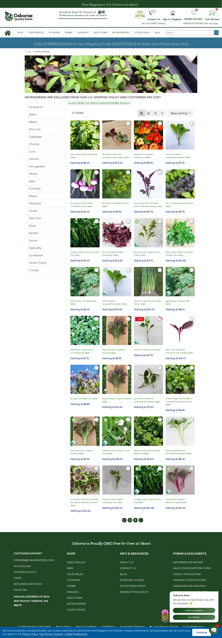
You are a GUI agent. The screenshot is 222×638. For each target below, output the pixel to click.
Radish (34, 233)
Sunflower (36, 255)
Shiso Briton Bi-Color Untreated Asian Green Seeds (115, 156)
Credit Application (187, 574)
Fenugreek (37, 166)
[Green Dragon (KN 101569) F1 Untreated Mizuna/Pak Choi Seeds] (180, 379)
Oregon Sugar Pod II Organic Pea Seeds (147, 501)
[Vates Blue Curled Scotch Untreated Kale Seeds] (84, 330)
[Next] (140, 520)
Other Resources (132, 585)
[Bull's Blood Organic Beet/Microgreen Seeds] (180, 480)
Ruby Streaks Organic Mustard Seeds (116, 400)
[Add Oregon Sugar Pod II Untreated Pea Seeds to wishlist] (96, 221)
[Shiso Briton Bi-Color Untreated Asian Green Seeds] (116, 135)
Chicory (34, 144)
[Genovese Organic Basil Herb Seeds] (84, 135)
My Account (22, 566)
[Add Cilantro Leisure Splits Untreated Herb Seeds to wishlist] (128, 468)
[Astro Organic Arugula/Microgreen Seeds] (116, 281)
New (20, 33)
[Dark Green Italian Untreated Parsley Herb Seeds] (180, 232)
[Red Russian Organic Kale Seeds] (180, 281)
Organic (83, 33)
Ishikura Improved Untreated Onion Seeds (147, 302)
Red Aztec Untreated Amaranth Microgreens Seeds (179, 351)
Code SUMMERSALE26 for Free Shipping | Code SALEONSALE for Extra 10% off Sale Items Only (111, 44)
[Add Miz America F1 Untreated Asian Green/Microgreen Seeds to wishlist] (160, 172)
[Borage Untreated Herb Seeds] (84, 379)
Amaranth (36, 107)
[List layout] (162, 113)
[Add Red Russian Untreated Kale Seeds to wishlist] (96, 270)
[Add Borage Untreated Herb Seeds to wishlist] (96, 368)
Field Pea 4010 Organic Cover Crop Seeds (116, 452)
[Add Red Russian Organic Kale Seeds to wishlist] (191, 270)
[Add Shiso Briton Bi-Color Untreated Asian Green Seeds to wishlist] (128, 123)
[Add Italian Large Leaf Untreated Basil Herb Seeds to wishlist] (160, 419)
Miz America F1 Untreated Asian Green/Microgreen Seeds (148, 204)
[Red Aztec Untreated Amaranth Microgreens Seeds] (180, 330)
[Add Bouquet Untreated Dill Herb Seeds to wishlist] (128, 172)
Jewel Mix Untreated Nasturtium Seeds (143, 156)
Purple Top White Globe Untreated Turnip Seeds (81, 204)
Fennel (34, 159)
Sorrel (33, 240)
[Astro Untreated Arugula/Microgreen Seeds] (180, 135)
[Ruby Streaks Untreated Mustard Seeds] (116, 330)
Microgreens (120, 33)
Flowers (54, 33)
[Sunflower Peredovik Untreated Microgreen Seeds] (148, 379)
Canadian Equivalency (189, 585)
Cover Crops (76, 609)
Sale (158, 33)
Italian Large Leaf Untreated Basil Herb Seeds (147, 452)
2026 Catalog (76, 562)
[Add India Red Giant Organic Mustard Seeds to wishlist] (96, 419)
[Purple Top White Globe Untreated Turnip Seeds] (84, 183)
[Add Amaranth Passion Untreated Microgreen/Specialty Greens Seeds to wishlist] (96, 468)
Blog (123, 574)
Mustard (35, 203)
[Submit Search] (216, 32)
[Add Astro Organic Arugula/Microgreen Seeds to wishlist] (128, 270)
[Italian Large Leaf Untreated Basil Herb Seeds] (148, 431)
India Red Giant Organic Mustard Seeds (81, 452)
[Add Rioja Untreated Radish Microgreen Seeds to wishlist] (128, 221)
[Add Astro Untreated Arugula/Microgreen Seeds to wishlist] (191, 123)
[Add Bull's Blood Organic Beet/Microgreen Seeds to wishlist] (191, 468)
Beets (33, 122)
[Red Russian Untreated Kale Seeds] (84, 281)
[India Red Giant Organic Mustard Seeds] (84, 431)
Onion (33, 211)
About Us (127, 562)
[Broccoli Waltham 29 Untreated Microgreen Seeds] (180, 431)
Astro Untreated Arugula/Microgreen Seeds (178, 156)
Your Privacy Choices (51, 634)
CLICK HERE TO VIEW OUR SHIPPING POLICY (99, 102)
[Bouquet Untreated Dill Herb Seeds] (116, 183)
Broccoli (34, 129)
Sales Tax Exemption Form (192, 568)
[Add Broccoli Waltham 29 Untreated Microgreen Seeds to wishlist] (191, 419)
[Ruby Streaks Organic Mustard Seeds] (116, 379)
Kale (32, 181)
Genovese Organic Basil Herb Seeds (84, 156)
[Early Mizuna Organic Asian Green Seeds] (148, 232)
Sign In (166, 19)
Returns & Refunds (28, 584)
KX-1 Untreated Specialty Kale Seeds (179, 204)
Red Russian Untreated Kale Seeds (83, 302)
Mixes (33, 196)
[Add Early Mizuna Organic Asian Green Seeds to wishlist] (160, 221)
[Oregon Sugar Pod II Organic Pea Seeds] (148, 480)
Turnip (34, 270)
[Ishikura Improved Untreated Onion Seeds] (148, 281)
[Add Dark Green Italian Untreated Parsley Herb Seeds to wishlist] (191, 221)
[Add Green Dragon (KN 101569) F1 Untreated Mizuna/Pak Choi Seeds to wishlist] (191, 368)
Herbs (68, 33)
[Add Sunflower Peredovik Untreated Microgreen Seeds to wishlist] (160, 368)
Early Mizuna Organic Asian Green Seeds (147, 253)
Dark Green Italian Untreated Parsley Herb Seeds (179, 253)
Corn (32, 151)
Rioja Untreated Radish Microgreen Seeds (113, 253)
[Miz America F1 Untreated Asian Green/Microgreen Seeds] (148, 183)
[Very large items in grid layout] (155, 113)
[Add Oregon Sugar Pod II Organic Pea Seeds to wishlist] (160, 468)
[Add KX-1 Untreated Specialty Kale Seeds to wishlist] (191, 172)
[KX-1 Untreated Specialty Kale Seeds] (180, 183)
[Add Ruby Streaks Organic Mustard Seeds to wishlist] (128, 368)
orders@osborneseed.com (34, 560)
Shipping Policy (25, 572)
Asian (33, 114)
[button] (213, 629)
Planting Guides (132, 580)
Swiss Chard (37, 262)
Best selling (179, 113)
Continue (201, 632)
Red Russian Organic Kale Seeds (178, 302)
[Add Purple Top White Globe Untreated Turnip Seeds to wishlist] (96, 172)
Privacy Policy (30, 634)
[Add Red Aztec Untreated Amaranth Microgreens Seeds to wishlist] (191, 319)
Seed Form (100, 33)
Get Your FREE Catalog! (153, 23)
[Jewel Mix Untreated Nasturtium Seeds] (148, 135)
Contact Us (128, 568)
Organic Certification (189, 580)
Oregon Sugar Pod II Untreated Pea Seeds (84, 253)
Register (177, 19)
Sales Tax (20, 589)
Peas (32, 225)
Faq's (17, 577)
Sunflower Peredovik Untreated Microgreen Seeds (147, 400)
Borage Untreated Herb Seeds (84, 398)
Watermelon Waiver (188, 562)
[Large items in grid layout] (148, 113)
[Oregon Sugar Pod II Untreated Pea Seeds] (84, 232)
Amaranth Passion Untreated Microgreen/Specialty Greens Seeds (84, 502)
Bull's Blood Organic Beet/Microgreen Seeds (176, 501)
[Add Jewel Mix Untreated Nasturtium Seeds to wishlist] (160, 123)
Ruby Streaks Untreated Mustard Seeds (113, 351)
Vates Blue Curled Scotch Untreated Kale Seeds (81, 351)
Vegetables (36, 33)
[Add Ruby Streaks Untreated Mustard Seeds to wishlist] (128, 319)
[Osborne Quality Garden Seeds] (19, 16)
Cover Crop (142, 33)
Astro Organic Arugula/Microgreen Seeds (114, 302)
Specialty (35, 247)
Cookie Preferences (76, 634)
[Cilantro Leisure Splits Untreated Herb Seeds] (116, 480)
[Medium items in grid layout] (141, 113)
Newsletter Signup (134, 592)
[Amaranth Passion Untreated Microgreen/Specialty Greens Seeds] (84, 480)
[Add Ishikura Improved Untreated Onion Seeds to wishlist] (160, 270)
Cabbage (35, 136)
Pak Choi (35, 218)
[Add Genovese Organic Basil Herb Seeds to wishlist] (96, 123)
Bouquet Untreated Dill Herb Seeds (115, 204)
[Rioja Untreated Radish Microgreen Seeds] (116, 232)
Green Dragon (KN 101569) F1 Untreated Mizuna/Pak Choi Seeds (179, 401)
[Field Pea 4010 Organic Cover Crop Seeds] (116, 431)
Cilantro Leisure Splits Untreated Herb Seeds (112, 501)
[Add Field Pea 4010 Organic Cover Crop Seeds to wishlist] (128, 419)
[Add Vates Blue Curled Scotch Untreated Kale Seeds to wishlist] (96, 319)
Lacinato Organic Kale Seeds (147, 349)
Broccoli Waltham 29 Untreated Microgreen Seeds (179, 452)
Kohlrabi (35, 188)
